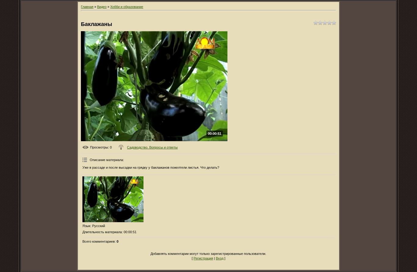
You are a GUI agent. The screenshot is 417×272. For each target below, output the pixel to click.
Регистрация (203, 258)
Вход (219, 258)
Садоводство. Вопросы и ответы (152, 147)
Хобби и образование (126, 7)
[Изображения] (112, 199)
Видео (102, 7)
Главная (87, 7)
